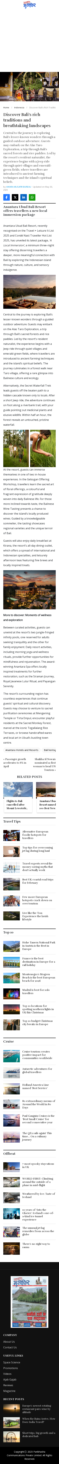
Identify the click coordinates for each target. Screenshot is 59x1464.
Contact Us (10, 1347)
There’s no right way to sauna (36, 1245)
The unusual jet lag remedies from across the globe (38, 1231)
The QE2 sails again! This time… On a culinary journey (37, 1136)
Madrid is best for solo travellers (36, 991)
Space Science (11, 1362)
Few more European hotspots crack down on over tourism (37, 900)
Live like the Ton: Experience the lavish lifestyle (35, 916)
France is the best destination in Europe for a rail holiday (38, 962)
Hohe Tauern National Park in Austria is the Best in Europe (38, 946)
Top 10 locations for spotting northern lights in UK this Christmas (38, 1009)
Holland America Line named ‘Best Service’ (35, 1086)
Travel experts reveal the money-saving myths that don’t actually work (37, 867)
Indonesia (19, 107)
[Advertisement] (29, 40)
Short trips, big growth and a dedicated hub (38, 1435)
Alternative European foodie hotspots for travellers (35, 835)
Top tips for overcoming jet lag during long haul (37, 849)
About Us (9, 1341)
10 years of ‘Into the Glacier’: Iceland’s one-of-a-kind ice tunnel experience (38, 1214)
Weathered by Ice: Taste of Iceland (38, 1195)
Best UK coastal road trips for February (37, 881)
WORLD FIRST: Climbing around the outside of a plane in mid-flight (37, 1182)
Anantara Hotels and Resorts (21, 750)
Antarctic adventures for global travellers (37, 1070)
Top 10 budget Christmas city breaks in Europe (37, 1022)
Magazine (9, 1391)
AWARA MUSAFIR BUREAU (18, 186)
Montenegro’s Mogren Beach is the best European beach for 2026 (38, 978)
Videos (7, 1374)
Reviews (8, 1385)
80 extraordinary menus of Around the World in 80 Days (38, 1104)
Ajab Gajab (9, 1379)
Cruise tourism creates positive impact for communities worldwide (37, 1055)
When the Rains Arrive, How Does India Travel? (38, 1420)
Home (6, 107)
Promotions (10, 1368)
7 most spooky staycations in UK (38, 1165)
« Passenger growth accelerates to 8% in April (14, 763)
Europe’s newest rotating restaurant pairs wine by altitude (36, 1409)
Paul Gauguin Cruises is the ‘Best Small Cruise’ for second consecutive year (38, 1119)
